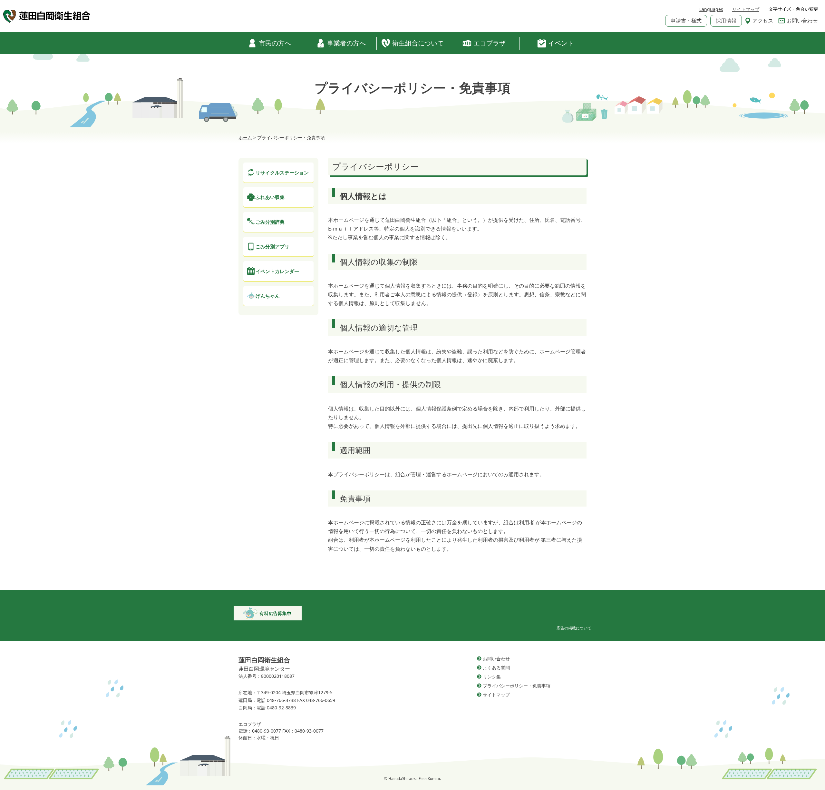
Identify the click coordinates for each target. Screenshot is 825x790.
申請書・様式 (686, 20)
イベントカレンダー (277, 271)
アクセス (762, 20)
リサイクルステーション (282, 172)
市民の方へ (275, 43)
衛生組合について (418, 43)
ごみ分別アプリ (272, 246)
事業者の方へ (346, 43)
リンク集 (492, 677)
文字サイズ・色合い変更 (793, 9)
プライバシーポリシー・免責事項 (516, 686)
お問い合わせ (802, 20)
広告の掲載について (574, 628)
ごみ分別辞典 (270, 222)
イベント (561, 43)
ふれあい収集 (270, 197)
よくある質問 (496, 668)
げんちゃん (268, 295)
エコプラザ (489, 43)
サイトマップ (745, 9)
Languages (711, 9)
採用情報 (726, 20)
